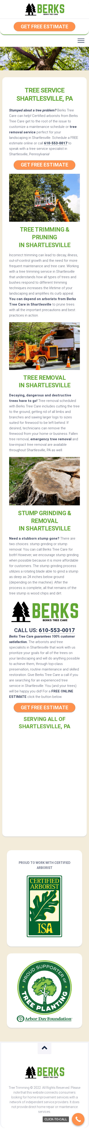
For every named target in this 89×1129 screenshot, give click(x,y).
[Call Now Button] (78, 1119)
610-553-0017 (55, 143)
